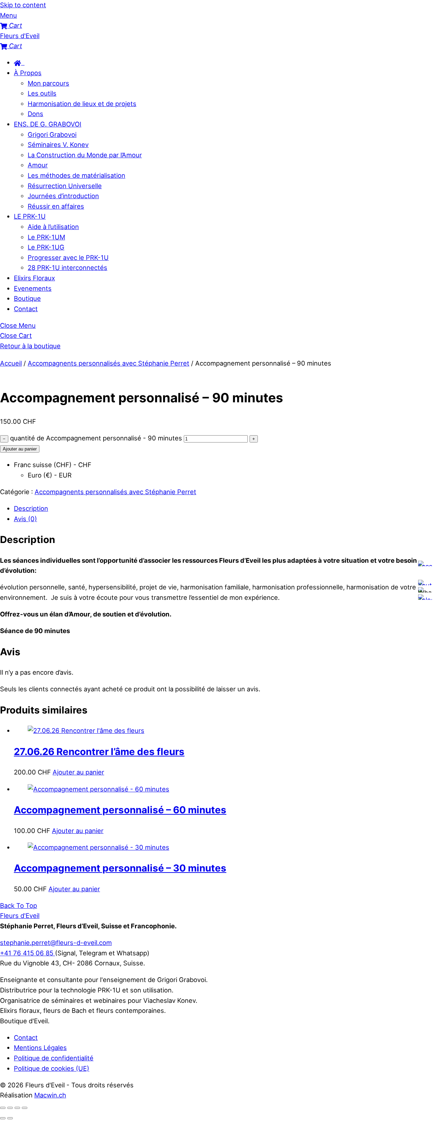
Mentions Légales (40, 1047)
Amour (38, 165)
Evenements (33, 288)
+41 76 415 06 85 (27, 953)
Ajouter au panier (20, 449)
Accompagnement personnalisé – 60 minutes (120, 810)
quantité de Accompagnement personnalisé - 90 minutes (96, 438)
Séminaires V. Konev (58, 144)
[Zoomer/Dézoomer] (3, 1108)
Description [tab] (31, 508)
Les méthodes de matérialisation (76, 175)
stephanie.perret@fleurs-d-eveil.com (56, 942)
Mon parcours (48, 83)
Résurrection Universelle (65, 186)
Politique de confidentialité (53, 1058)
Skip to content (23, 5)
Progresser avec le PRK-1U (68, 257)
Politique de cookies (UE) (51, 1068)
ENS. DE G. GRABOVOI (47, 124)
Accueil (11, 363)
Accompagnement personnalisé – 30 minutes (120, 868)
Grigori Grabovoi (52, 134)
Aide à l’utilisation (53, 226)
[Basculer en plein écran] (10, 1108)
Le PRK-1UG (46, 247)
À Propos (28, 73)
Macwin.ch (50, 1095)
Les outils (42, 93)
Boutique (27, 298)
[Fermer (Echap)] (24, 1108)
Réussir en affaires (56, 206)
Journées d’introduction (63, 196)
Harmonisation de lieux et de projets (82, 103)
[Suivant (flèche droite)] (10, 1118)
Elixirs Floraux (34, 278)
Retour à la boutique (30, 346)
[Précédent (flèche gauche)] (3, 1118)
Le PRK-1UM (46, 237)
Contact (26, 309)
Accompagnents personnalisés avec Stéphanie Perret (108, 363)
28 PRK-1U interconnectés (67, 267)
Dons (35, 113)
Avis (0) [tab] (25, 519)
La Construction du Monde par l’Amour (85, 155)
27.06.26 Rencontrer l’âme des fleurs (99, 751)
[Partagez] (17, 1108)
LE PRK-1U (30, 216)
